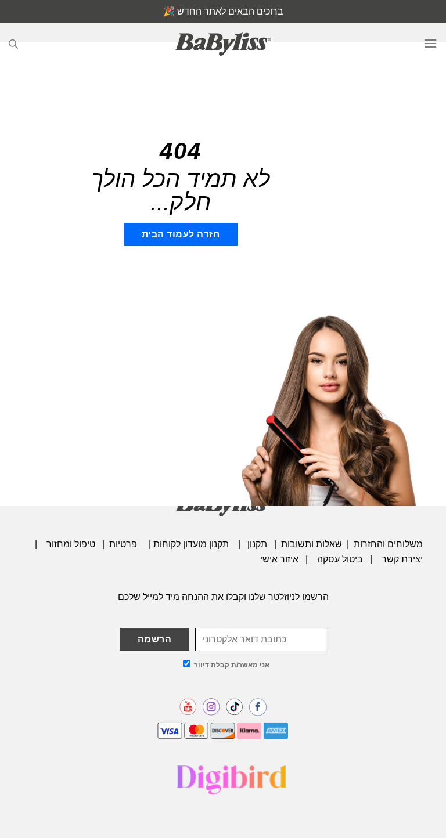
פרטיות (124, 544)
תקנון (257, 544)
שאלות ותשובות (311, 544)
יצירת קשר (402, 559)
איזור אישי (279, 559)
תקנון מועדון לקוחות (191, 544)
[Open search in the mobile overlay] (13, 44)
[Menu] (430, 43)
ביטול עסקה (340, 559)
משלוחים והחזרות (388, 544)
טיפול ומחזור (70, 544)
